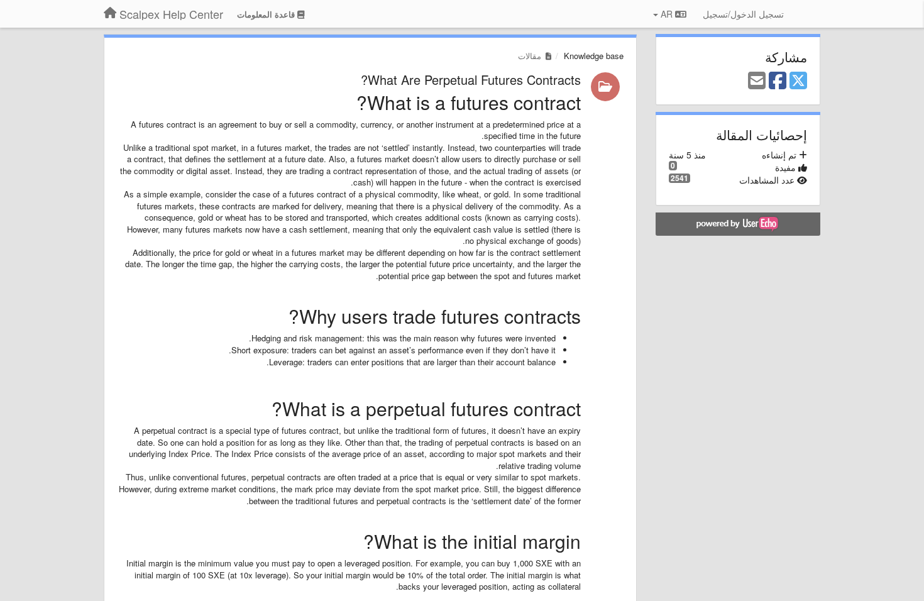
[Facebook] (777, 81)
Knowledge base (594, 56)
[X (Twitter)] (798, 81)
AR (666, 14)
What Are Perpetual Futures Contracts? (471, 79)
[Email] (757, 81)
